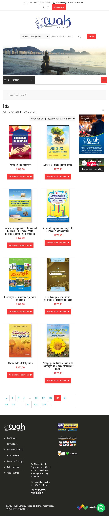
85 (65, 398)
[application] (91, 165)
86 (6, 404)
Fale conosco (13, 467)
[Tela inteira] (102, 169)
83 (50, 398)
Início (10, 95)
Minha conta (59, 7)
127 (27, 404)
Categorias (13, 80)
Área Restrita (13, 472)
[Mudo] (99, 169)
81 (36, 398)
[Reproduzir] (83, 169)
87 (13, 404)
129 (44, 404)
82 (43, 398)
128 (36, 404)
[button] (104, 80)
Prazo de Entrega (15, 461)
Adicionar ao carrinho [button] (19, 176)
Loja (15, 95)
